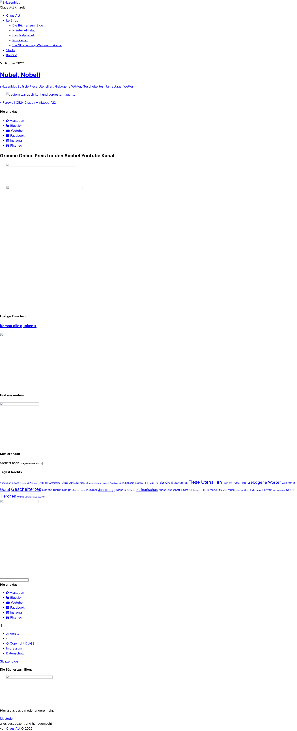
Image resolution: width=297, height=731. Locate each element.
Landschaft (173, 489)
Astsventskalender (75, 482)
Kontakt (11, 55)
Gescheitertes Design (56, 489)
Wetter (128, 86)
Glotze (75, 490)
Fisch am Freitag (231, 483)
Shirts (10, 50)
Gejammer (288, 482)
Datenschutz (15, 653)
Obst (246, 490)
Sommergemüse (279, 490)
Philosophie (255, 490)
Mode (213, 489)
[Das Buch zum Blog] (19, 404)
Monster (222, 490)
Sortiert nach (9, 463)
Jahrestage (113, 86)
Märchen (239, 490)
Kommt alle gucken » (18, 326)
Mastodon (7, 718)
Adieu (36, 483)
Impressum (14, 648)
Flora (244, 482)
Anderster (13, 633)
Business (139, 483)
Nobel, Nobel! (20, 75)
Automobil (104, 483)
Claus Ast (13, 15)
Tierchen (8, 496)
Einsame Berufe (157, 482)
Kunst (162, 489)
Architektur (55, 483)
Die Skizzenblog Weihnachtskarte (37, 45)
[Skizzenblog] (10, 2)
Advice (43, 482)
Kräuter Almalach (24, 30)
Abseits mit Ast (26, 483)
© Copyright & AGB (20, 643)
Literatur (186, 489)
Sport (290, 490)
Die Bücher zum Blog (27, 25)
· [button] (6, 638)
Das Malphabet (23, 35)
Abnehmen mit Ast (9, 483)
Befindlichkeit (126, 483)
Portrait (267, 489)
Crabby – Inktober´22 (39, 102)
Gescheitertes (93, 86)
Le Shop (12, 20)
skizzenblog (8, 86)
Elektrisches (179, 482)
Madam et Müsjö (201, 490)
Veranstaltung (31, 497)
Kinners (121, 489)
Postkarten (20, 40)
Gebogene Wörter (68, 86)
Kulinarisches (147, 489)
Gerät (5, 489)
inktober (91, 489)
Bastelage (114, 483)
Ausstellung (94, 483)
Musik (231, 489)
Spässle (23, 86)
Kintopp (131, 490)
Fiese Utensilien (41, 86)
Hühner (82, 490)
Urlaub (20, 496)
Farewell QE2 (11, 102)
